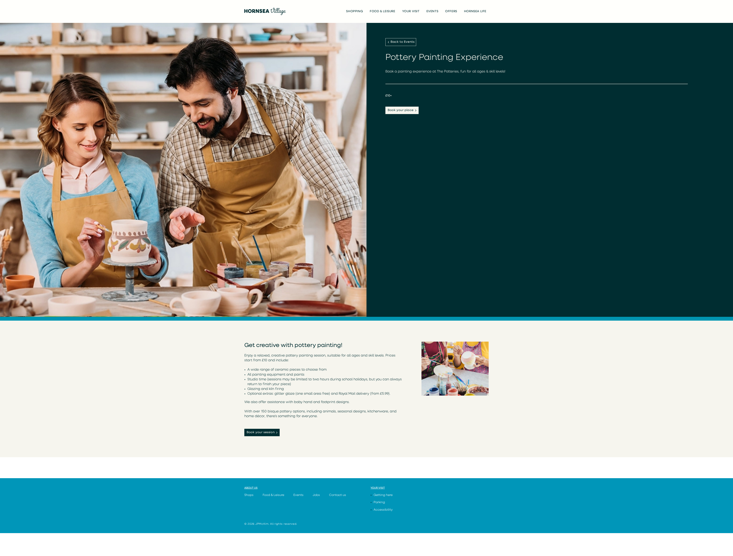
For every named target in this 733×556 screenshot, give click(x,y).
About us (251, 488)
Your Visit (411, 11)
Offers (451, 11)
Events (432, 11)
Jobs (316, 495)
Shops (248, 495)
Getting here (383, 495)
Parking (379, 502)
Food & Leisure (382, 11)
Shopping (354, 11)
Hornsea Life (475, 11)
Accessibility (383, 509)
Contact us (337, 495)
